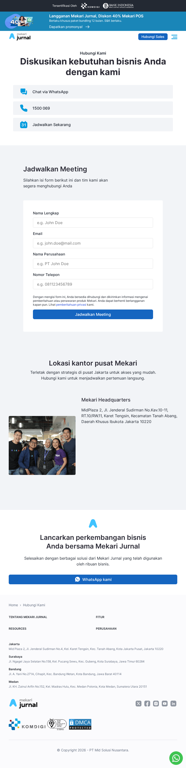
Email (37, 233)
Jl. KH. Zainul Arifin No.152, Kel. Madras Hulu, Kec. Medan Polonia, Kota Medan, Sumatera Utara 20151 (78, 686)
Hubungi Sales (152, 37)
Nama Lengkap (46, 213)
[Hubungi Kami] (174, 758)
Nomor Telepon (46, 274)
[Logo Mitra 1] (90, 6)
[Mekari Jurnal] (20, 36)
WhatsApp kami (97, 579)
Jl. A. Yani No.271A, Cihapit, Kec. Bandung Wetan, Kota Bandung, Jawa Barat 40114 (65, 674)
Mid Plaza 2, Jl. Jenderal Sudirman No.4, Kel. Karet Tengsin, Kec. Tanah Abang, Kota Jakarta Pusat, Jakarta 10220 (86, 649)
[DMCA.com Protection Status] (80, 724)
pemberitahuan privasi (71, 304)
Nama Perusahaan (49, 254)
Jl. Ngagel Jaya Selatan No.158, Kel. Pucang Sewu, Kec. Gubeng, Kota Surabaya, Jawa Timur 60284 (77, 661)
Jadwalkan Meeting (93, 314)
